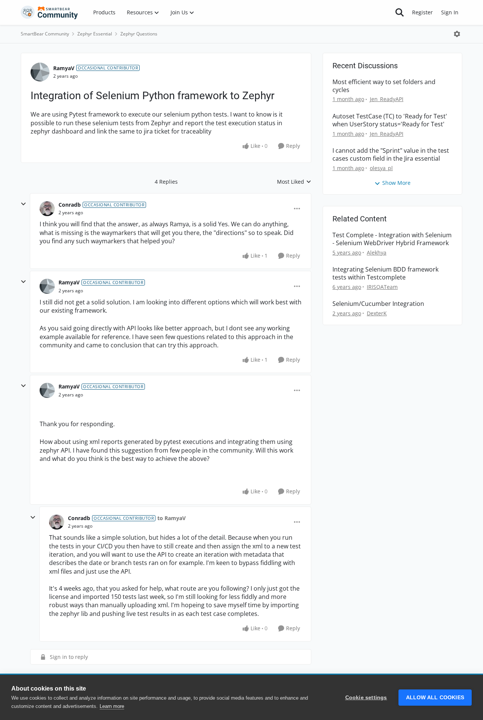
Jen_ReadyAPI (386, 99)
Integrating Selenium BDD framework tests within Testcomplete (385, 273)
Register (422, 12)
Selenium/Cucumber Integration (378, 304)
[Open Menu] (457, 34)
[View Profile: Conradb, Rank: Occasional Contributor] (47, 208)
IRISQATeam (382, 286)
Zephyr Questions (138, 34)
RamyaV (63, 68)
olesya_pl (381, 168)
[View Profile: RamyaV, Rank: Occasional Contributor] (40, 72)
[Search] (399, 12)
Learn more (112, 706)
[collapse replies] (23, 204)
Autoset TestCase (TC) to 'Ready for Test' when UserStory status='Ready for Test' (389, 120)
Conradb (69, 204)
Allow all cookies (435, 697)
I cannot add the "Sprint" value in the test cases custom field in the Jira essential (390, 155)
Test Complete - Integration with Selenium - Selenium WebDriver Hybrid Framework (392, 239)
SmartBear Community (45, 34)
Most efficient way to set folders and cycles (383, 86)
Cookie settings (366, 697)
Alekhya (376, 252)
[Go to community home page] (49, 12)
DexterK (377, 313)
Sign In (449, 12)
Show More (396, 182)
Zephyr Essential (94, 34)
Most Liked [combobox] (294, 182)
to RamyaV (171, 518)
